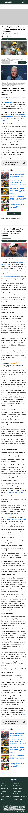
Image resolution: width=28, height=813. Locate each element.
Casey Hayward (20, 114)
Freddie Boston (7, 33)
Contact (3, 786)
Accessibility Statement (20, 796)
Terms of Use (5, 794)
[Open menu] (2, 2)
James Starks (20, 119)
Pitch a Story (4, 791)
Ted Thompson (8, 102)
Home (2, 218)
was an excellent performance (11, 276)
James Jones (8, 121)
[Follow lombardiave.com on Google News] (24, 163)
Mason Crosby (9, 116)
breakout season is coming (15, 492)
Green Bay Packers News (11, 773)
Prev (5, 62)
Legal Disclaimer (6, 796)
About (3, 783)
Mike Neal (10, 119)
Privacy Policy (17, 791)
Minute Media (8, 803)
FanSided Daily (17, 788)
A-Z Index (4, 799)
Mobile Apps (4, 788)
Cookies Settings (18, 799)
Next (22, 62)
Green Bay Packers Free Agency (13, 218)
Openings (16, 783)
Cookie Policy (17, 794)
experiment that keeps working (17, 519)
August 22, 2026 (5, 367)
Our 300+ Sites (17, 786)
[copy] (10, 36)
